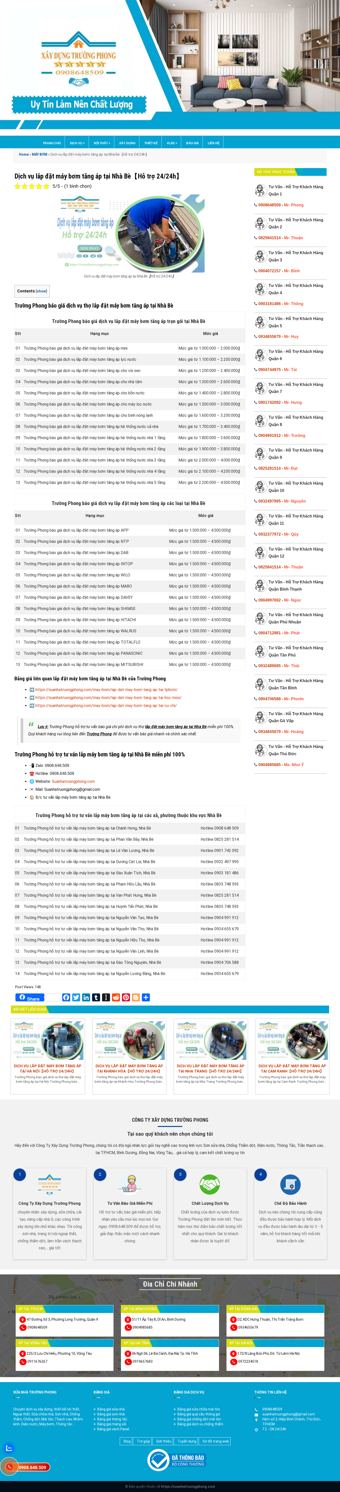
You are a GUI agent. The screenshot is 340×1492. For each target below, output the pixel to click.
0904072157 (269, 271)
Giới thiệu (163, 1441)
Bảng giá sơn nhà (111, 1414)
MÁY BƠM (39, 154)
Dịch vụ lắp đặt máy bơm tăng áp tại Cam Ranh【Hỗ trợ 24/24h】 (292, 1068)
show (41, 291)
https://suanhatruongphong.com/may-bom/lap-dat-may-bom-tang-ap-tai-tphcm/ (106, 689)
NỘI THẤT (102, 143)
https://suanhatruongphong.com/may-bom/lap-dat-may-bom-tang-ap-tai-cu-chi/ (106, 705)
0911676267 (37, 1361)
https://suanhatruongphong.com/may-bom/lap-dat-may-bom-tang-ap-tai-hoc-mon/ (108, 697)
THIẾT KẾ (151, 143)
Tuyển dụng (187, 1441)
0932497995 (269, 501)
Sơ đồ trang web (216, 1441)
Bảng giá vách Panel (113, 1429)
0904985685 (269, 765)
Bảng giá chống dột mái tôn (199, 1419)
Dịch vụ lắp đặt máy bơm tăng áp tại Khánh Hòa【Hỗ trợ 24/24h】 (129, 1068)
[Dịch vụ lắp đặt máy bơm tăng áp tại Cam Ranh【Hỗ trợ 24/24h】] (292, 1040)
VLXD (172, 143)
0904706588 (269, 699)
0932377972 (269, 534)
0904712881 (269, 633)
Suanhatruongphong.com (73, 781)
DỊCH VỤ (77, 143)
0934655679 (269, 336)
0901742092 (269, 402)
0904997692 (269, 600)
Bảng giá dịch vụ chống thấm (200, 1424)
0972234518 (248, 1361)
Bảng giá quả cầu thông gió (198, 1414)
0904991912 (269, 435)
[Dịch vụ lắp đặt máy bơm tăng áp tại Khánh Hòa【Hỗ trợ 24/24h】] (129, 1040)
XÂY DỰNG (127, 143)
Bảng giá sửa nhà (111, 1409)
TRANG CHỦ (52, 143)
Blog (127, 1441)
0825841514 (269, 238)
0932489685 (269, 666)
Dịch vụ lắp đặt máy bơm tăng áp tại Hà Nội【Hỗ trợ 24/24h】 (47, 1068)
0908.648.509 (32, 1467)
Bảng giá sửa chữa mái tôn (198, 1409)
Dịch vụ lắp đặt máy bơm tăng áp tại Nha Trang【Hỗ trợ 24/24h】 (210, 1068)
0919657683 (143, 1361)
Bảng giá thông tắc (112, 1419)
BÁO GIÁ (192, 143)
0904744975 (269, 370)
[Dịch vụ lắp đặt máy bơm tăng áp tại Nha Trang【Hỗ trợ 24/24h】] (210, 1040)
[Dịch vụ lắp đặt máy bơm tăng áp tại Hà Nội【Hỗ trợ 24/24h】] (47, 1040)
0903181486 (269, 304)
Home (24, 154)
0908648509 (269, 205)
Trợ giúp (143, 1441)
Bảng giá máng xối (111, 1424)
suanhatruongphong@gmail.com (288, 1414)
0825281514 (269, 468)
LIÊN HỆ (214, 143)
